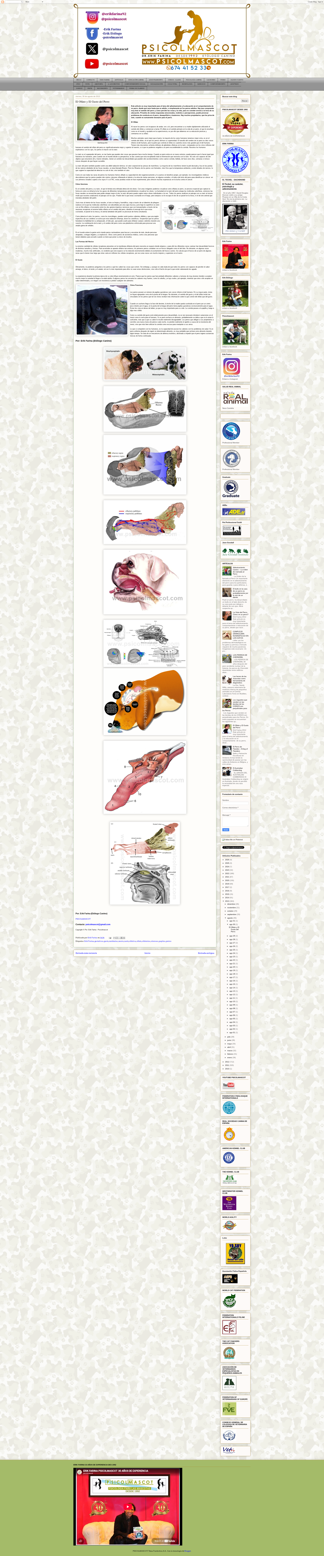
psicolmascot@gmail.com (98, 924)
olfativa (132, 941)
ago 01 (232, 1032)
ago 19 (232, 970)
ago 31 (232, 921)
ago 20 (232, 967)
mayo (229, 1044)
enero (229, 1057)
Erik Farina (89, 941)
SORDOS (79, 88)
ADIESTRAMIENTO (156, 80)
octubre (230, 911)
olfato (139, 941)
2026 (227, 860)
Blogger (187, 1551)
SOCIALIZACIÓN (156, 84)
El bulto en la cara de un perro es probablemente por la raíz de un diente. (240, 593)
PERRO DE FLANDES (136, 88)
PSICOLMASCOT (83, 919)
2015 (227, 894)
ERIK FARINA (105, 80)
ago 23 (232, 957)
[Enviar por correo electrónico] (114, 938)
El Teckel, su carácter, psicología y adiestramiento (232, 186)
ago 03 (232, 1026)
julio (229, 1037)
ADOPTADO (234, 84)
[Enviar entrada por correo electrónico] (110, 938)
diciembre (231, 904)
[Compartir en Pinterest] (124, 938)
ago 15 (232, 984)
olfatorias (146, 941)
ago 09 (232, 1005)
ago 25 (232, 950)
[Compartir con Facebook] (121, 938)
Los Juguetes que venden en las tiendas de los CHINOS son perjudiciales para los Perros (234, 705)
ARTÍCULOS (119, 80)
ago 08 (232, 1008)
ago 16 (232, 981)
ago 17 (232, 977)
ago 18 (232, 974)
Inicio (147, 953)
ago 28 (232, 939)
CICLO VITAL (172, 84)
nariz (126, 941)
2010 (227, 1069)
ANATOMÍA (99, 84)
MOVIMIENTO (102, 88)
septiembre (232, 914)
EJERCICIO (201, 84)
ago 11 (232, 998)
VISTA (87, 84)
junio (229, 1040)
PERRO (223, 80)
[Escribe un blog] (117, 938)
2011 (227, 1065)
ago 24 (232, 953)
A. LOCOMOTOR (114, 84)
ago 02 (232, 1029)
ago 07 (232, 1012)
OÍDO (78, 84)
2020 (227, 880)
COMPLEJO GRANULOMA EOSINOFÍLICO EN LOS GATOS (240, 635)
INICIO (78, 80)
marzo (230, 1051)
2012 (227, 1062)
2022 (227, 873)
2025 (227, 863)
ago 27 (232, 943)
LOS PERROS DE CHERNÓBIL (240, 656)
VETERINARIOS (118, 88)
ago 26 (232, 946)
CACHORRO (211, 80)
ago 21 (232, 964)
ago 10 (232, 1001)
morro (121, 941)
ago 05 (232, 1019)
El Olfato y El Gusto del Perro (234, 929)
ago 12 (232, 994)
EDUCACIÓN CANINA (136, 80)
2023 (227, 870)
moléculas (113, 941)
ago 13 (232, 991)
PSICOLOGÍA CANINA (194, 80)
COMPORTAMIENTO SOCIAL (135, 84)
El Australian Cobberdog (238, 769)
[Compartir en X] (119, 938)
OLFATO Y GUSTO (237, 80)
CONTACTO (90, 80)
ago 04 (232, 1022)
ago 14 (232, 988)
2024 (227, 867)
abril (229, 1047)
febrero (230, 1054)
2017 (227, 887)
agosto (230, 918)
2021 (227, 877)
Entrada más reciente (86, 953)
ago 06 (232, 1015)
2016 (227, 891)
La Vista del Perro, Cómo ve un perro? (240, 613)
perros (168, 941)
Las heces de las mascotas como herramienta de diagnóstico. (239, 679)
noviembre (231, 908)
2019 (227, 884)
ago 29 (232, 936)
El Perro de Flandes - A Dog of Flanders (240, 749)
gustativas (99, 941)
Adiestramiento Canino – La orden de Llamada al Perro (240, 570)
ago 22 (232, 960)
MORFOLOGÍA (187, 84)
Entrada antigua (206, 953)
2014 (227, 898)
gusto (106, 941)
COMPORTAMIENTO (217, 84)
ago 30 (232, 924)
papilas (162, 941)
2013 (227, 901)
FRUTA (89, 88)
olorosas (154, 941)
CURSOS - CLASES (174, 80)
